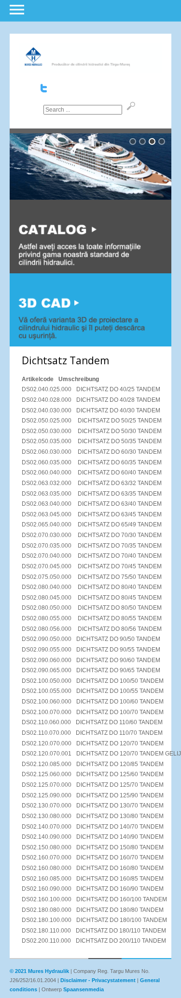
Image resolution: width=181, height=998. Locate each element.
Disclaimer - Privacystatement (98, 980)
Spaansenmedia (83, 989)
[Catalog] (90, 271)
